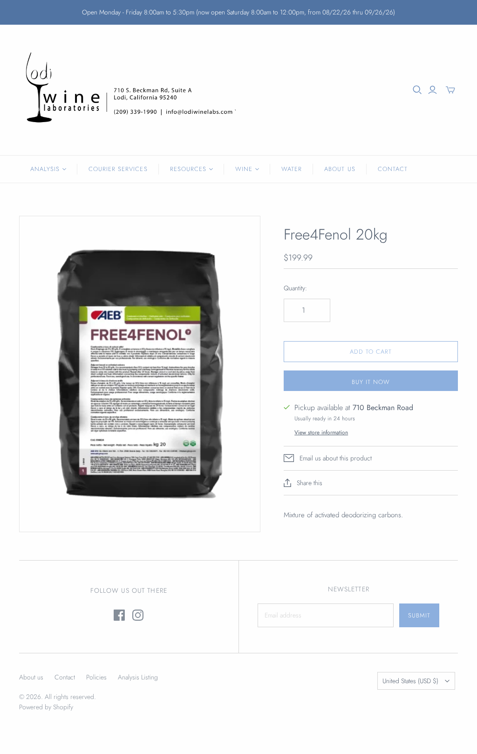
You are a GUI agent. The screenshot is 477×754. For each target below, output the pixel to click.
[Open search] (417, 90)
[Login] (432, 90)
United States (410, 680)
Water (291, 169)
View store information (321, 432)
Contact (393, 169)
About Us (339, 169)
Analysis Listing (138, 677)
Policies (96, 677)
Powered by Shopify (46, 707)
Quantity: (295, 288)
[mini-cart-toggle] (450, 90)
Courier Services (118, 169)
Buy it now (371, 381)
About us (31, 677)
